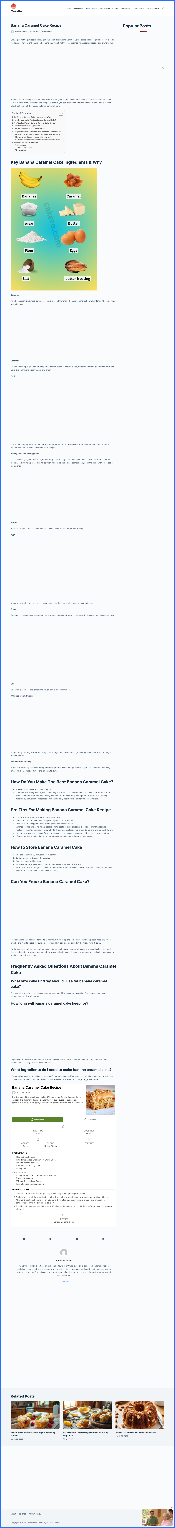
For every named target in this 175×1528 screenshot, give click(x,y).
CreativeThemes (53, 1523)
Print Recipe (39, 1119)
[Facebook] (24, 1239)
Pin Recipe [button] (91, 1119)
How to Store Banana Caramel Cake (28, 126)
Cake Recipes (91, 8)
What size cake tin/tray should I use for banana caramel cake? (39, 134)
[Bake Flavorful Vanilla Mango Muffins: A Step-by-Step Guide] (87, 1415)
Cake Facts (139, 8)
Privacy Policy (35, 1514)
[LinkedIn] (103, 1239)
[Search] (163, 8)
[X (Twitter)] (50, 1239)
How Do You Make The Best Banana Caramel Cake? (35, 120)
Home (69, 8)
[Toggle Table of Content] (59, 114)
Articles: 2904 (64, 1281)
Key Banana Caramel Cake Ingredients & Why (32, 117)
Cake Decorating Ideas (109, 8)
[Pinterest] (77, 1239)
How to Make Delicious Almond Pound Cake (135, 1432)
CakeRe (16, 11)
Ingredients (21, 145)
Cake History (126, 8)
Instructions (22, 150)
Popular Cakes (153, 8)
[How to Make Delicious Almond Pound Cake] (139, 1415)
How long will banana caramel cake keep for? (34, 137)
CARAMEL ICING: (26, 148)
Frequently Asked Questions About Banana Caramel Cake (37, 132)
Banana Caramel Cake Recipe (26, 142)
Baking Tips (78, 8)
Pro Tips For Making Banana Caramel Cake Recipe (34, 123)
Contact (22, 1514)
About (13, 1514)
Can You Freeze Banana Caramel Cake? (30, 129)
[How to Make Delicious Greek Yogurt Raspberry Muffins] (35, 1415)
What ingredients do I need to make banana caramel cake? (39, 140)
